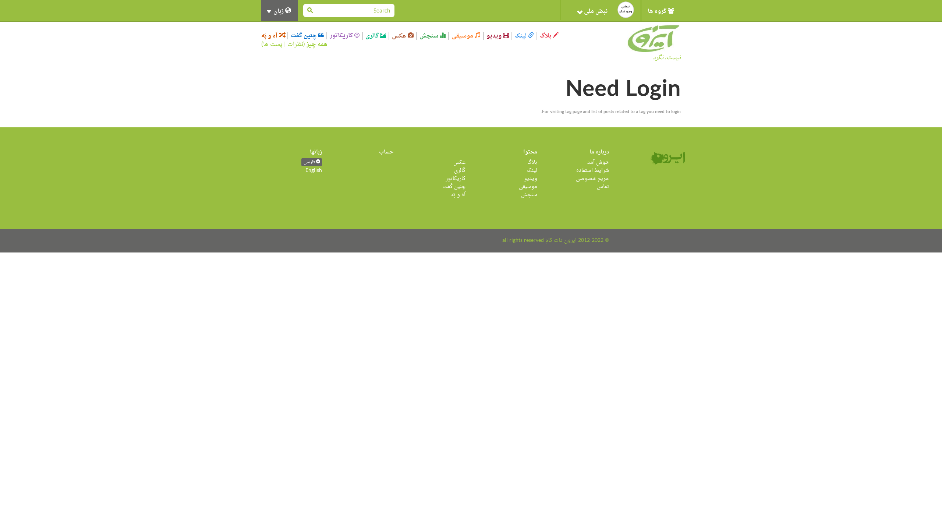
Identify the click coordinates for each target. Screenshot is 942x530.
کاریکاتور (342, 35)
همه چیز (317, 44)
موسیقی (463, 36)
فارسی (310, 162)
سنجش (429, 36)
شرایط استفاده (592, 171)
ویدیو (494, 36)
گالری (372, 36)
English (313, 171)
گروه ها (658, 11)
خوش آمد (598, 162)
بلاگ (546, 36)
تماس (603, 187)
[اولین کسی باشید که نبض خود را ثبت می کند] (625, 9)
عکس (400, 36)
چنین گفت (304, 35)
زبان (278, 11)
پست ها (273, 44)
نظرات (295, 44)
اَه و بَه (270, 36)
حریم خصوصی (592, 179)
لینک (521, 36)
